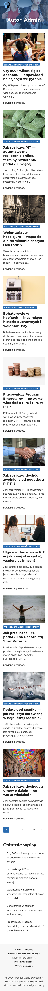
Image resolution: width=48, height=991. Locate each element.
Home (18, 949)
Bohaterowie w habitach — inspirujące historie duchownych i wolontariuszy (25, 910)
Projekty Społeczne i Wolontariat (21, 227)
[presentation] (24, 47)
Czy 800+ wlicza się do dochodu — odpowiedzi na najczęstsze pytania (23, 75)
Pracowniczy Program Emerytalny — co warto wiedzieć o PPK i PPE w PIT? (25, 926)
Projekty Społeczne (24, 962)
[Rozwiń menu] (42, 5)
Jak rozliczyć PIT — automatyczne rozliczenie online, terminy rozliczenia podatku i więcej (19, 156)
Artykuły (29, 949)
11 (34, 829)
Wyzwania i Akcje (24, 966)
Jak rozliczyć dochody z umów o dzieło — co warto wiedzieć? (23, 791)
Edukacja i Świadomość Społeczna (22, 65)
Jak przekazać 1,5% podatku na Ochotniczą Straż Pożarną (23, 637)
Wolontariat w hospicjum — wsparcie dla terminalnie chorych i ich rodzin (25, 894)
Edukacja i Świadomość (24, 958)
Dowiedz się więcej (15, 103)
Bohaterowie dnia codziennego (20, 308)
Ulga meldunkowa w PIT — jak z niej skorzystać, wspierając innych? (24, 556)
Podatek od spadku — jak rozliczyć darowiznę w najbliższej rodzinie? (23, 714)
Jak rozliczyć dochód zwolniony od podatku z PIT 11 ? (23, 479)
